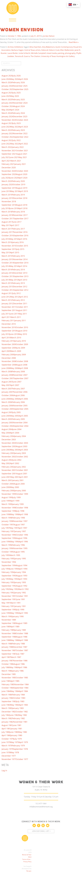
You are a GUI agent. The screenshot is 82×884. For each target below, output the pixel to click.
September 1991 (9, 599)
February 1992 (8, 592)
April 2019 (23, 191)
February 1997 (8, 531)
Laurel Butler (13, 53)
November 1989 (9, 619)
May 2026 (14, 79)
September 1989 (9, 623)
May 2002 (6, 463)
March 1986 (7, 670)
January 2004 (20, 436)
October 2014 (8, 262)
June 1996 (6, 541)
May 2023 (14, 126)
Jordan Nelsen (49, 36)
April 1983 (23, 705)
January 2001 (18, 480)
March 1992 (23, 589)
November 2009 (9, 344)
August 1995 (19, 551)
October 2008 (22, 361)
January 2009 (20, 354)
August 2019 (21, 188)
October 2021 (22, 150)
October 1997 (8, 524)
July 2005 (17, 412)
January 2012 (7, 303)
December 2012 (20, 286)
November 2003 (9, 443)
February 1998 (18, 517)
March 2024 (7, 113)
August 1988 (21, 636)
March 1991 (15, 602)
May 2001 (14, 477)
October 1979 (8, 738)
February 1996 (18, 545)
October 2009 (22, 344)
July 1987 (20, 653)
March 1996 (7, 545)
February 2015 (18, 256)
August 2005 (7, 412)
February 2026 (18, 82)
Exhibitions (18, 47)
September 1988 (9, 636)
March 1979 (7, 745)
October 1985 (22, 677)
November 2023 (9, 120)
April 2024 (14, 109)
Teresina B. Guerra (22, 56)
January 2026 (7, 86)
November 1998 (9, 507)
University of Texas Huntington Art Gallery (58, 56)
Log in (4, 770)
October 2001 (22, 470)
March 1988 (7, 643)
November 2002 (9, 456)
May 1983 (14, 705)
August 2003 (21, 446)
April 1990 (23, 613)
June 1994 (14, 568)
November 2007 (20, 375)
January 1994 (20, 572)
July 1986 (6, 667)
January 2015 (7, 259)
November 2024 (20, 103)
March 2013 (7, 283)
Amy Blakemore (48, 47)
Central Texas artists (32, 50)
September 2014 (21, 262)
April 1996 (23, 541)
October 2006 (8, 395)
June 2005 (6, 415)
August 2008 (21, 364)
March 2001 (7, 480)
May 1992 (14, 589)
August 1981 (7, 725)
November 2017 (20, 215)
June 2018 (14, 208)
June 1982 (14, 715)
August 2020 (21, 174)
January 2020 (7, 184)
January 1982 (7, 721)
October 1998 (22, 507)
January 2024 (7, 116)
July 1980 (6, 732)
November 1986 (20, 660)
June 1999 (6, 500)
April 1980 (6, 735)
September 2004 (21, 426)
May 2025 (14, 96)
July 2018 (6, 208)
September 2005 (21, 409)
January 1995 (20, 558)
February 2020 (18, 181)
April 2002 (14, 463)
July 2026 (17, 75)
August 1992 (21, 585)
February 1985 (8, 684)
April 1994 (22, 568)
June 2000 (6, 487)
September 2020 (9, 174)
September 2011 (9, 310)
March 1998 (7, 517)
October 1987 (22, 650)
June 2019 (6, 191)
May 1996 (14, 541)
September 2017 (21, 218)
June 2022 (6, 143)
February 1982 (18, 718)
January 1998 (7, 521)
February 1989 (8, 630)
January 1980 (16, 735)
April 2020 (22, 177)
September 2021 (9, 154)
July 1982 (6, 715)
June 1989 (6, 626)
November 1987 (9, 650)
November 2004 (20, 422)
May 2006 (14, 398)
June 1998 (6, 514)
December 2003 (9, 439)
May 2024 (6, 109)
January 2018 (7, 215)
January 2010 (20, 341)
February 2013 (18, 283)
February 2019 (18, 194)
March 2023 (7, 130)
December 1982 (9, 711)
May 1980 (22, 732)
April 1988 (23, 640)
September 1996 (9, 538)
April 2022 (23, 143)
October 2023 (22, 120)
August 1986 (19, 664)
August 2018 (21, 205)
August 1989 (21, 623)
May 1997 (14, 528)
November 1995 (20, 548)
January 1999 (18, 504)
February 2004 (8, 436)
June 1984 (6, 691)
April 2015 (14, 252)
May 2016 (14, 239)
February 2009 (8, 354)
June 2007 (17, 381)
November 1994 (9, 562)
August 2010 (21, 330)
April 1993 (22, 579)
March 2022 (7, 147)
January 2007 (7, 392)
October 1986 (8, 664)
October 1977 (22, 759)
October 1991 (22, 596)
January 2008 (7, 375)
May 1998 (14, 514)
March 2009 (16, 351)
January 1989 (20, 630)
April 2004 (14, 432)
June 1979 (6, 742)
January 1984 (7, 698)
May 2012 (14, 296)
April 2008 (23, 368)
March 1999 (7, 504)
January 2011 (20, 320)
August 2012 (7, 293)
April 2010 (6, 337)
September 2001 (9, 473)
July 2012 (17, 293)
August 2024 (19, 106)
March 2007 (7, 388)
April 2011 (6, 317)
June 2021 (14, 157)
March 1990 (7, 616)
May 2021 (22, 157)
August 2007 (7, 381)
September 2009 (9, 347)
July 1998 (20, 511)
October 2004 (8, 426)
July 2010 (6, 334)
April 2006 (23, 398)
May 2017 (6, 225)
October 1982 (22, 711)
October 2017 (8, 218)
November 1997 (20, 521)
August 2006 (19, 395)
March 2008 (7, 371)
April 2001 (23, 477)
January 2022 (18, 147)
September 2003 (9, 446)
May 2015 (6, 252)
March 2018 (7, 211)
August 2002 (7, 460)
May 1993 (14, 579)
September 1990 (9, 609)
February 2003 (8, 453)
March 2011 (16, 317)
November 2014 (20, 259)
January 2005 (7, 422)
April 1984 (23, 691)
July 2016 (6, 239)
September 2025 (21, 89)
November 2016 (20, 232)
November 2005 (20, 405)
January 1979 (7, 749)
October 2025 (8, 89)
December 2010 (9, 324)
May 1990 (14, 613)
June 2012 (6, 296)
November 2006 (20, 392)
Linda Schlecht (24, 53)
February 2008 (18, 371)
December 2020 (9, 167)
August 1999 (7, 497)
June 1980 (14, 732)
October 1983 (19, 698)
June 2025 (6, 96)
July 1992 (6, 589)
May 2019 (14, 191)
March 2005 (7, 419)
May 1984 (14, 691)
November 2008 (9, 361)
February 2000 (8, 490)
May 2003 (14, 449)
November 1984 (21, 684)
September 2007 (21, 378)
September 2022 (21, 137)
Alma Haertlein (35, 47)
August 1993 (21, 575)
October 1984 (8, 687)
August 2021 (21, 154)
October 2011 (22, 307)
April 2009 (6, 351)
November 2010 (9, 327)
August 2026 (7, 75)
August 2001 (21, 473)
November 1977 (9, 759)
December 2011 (20, 303)
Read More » (74, 42)
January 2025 (7, 103)
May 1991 (6, 602)
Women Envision (21, 30)
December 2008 (9, 358)
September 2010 (9, 330)
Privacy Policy (27, 862)
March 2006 (7, 402)
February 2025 (18, 99)
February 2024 (18, 113)
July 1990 (20, 609)
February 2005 (18, 419)
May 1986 (14, 667)
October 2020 (22, 171)
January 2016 (18, 242)
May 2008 (14, 368)
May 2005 (14, 415)
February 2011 (8, 320)
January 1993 (20, 582)
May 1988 (14, 640)
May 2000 (14, 487)
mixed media (51, 53)
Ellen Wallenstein (67, 50)
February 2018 (18, 211)
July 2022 (17, 140)
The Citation (35, 56)
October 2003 (22, 443)
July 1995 (6, 555)
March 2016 (7, 242)
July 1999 (17, 497)
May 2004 (6, 432)
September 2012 (21, 290)
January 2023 (7, 133)
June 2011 (14, 313)
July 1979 (18, 738)
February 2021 (8, 164)
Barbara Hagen (17, 50)
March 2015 (7, 256)
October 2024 (8, 106)
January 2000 (20, 490)
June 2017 (17, 222)
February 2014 (18, 269)
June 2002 (17, 460)
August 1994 (21, 565)
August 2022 (7, 140)
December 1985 (9, 674)
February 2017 (18, 228)
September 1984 (21, 687)
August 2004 (7, 429)
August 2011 (21, 310)
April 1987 (6, 657)
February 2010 (8, 341)
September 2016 (21, 235)
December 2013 (20, 273)
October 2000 (8, 483)
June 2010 (14, 334)
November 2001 (9, 470)
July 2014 (6, 266)
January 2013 (7, 286)
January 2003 (20, 453)
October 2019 (19, 184)
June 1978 (6, 752)
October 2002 (22, 456)
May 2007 (6, 385)
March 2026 (7, 82)
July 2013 (6, 279)
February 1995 (8, 558)
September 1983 (9, 701)
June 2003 (6, 449)
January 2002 (20, 466)
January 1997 (20, 531)
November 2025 (20, 86)
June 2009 (20, 347)
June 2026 (6, 79)
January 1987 (7, 660)
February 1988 (18, 643)
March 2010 (16, 337)
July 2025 (17, 92)
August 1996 (21, 538)
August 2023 (7, 123)
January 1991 (20, 606)
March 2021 (16, 160)
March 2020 (7, 181)
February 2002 (8, 466)
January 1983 (18, 708)
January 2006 (7, 405)
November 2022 (20, 133)
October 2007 (8, 378)
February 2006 (18, 402)
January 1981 (16, 728)
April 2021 (6, 160)
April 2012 (23, 296)
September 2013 (21, 276)
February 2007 (18, 388)
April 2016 (22, 239)
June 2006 (6, 398)
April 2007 (14, 385)
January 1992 (20, 592)
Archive (11, 47)
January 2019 (7, 198)
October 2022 (8, 137)
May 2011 (22, 313)
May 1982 (22, 715)
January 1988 (7, 647)
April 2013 (22, 279)
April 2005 (23, 415)
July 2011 (6, 313)
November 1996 (9, 534)
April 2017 (14, 225)
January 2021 (20, 164)
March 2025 (7, 99)
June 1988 (6, 640)
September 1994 (9, 565)
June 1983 (6, 705)
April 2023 (23, 126)
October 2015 (22, 245)
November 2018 (9, 201)
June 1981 (17, 725)
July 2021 (6, 157)
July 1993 (6, 579)
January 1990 (18, 616)
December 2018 (20, 198)
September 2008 (9, 364)
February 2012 (18, 300)
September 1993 (9, 575)
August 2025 (7, 92)
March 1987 (16, 657)
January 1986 (18, 670)
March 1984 (7, 694)
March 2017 (7, 228)
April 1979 (23, 742)
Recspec (28, 871)
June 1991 (20, 599)
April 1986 (22, 667)
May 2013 (14, 279)
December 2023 (20, 116)
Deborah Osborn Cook (50, 50)
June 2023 (6, 126)
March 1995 (15, 555)
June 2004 (17, 429)
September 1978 (20, 749)
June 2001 (6, 477)
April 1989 (14, 626)
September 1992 (9, 585)
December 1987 (20, 647)
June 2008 (6, 368)
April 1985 (14, 681)
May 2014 (14, 266)
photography (70, 53)
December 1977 (9, 755)
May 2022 (14, 143)
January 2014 (7, 273)
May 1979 (14, 742)
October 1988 (22, 633)
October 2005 (8, 409)
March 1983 (7, 708)
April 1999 (14, 500)
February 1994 (8, 572)
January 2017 (7, 232)
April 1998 (23, 514)
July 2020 (6, 177)
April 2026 (23, 79)
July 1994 (6, 568)
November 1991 (9, 596)
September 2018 (9, 205)
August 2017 (7, 222)
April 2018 (22, 208)
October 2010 (22, 327)
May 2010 (22, 334)
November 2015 (9, 245)
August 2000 (19, 483)
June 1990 (6, 613)
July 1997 (6, 528)
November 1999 (9, 494)
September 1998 (9, 511)
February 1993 (8, 582)
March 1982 (7, 718)
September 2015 (9, 249)
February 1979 (18, 745)
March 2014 (7, 269)
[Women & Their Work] (13, 7)
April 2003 (23, 449)
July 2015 (20, 249)
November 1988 (9, 633)
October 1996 (22, 534)
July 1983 (20, 701)
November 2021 (9, 150)
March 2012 (7, 300)
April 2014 (22, 266)
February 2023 (18, 130)
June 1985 (6, 681)
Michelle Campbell (38, 53)
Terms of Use (26, 859)
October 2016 (8, 235)
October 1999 (22, 494)
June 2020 (14, 177)
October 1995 (8, 551)
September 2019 (9, 188)
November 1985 (9, 677)
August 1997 (19, 524)
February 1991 (8, 606)
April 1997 (22, 528)
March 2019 (7, 194)
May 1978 (14, 752)
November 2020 (9, 171)
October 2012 (8, 290)
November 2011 (9, 307)
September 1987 (9, 653)
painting (61, 53)
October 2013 (8, 276)
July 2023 (17, 123)
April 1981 (6, 728)
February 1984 (18, 694)
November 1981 (20, 721)
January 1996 (7, 548)
